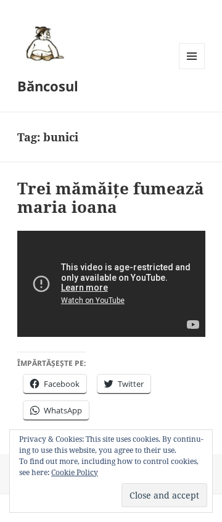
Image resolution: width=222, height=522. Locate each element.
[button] (43, 43)
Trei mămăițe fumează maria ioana (110, 197)
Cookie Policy (74, 472)
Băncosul (47, 86)
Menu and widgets (192, 68)
